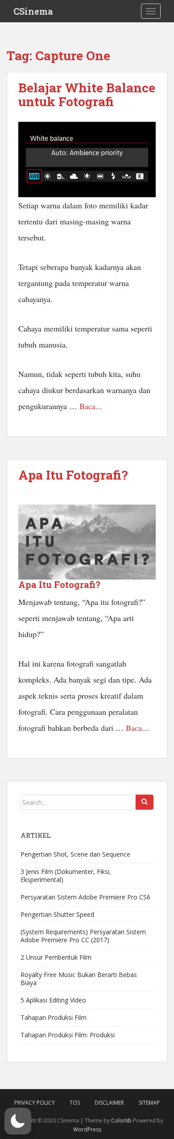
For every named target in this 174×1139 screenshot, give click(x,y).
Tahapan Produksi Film (54, 1017)
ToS (75, 1102)
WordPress (87, 1129)
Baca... (90, 406)
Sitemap (149, 1102)
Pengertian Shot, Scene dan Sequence (75, 854)
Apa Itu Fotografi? (73, 475)
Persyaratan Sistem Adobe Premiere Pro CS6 (85, 897)
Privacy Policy (34, 1102)
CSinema (33, 11)
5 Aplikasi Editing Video (53, 1000)
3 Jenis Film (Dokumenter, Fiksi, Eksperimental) (66, 875)
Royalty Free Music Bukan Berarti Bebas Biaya (79, 978)
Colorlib (121, 1120)
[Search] (144, 802)
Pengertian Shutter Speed (57, 914)
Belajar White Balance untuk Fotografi (86, 94)
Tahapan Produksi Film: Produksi (68, 1035)
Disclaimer (109, 1102)
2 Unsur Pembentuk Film (56, 957)
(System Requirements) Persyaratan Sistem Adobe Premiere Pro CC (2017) (83, 936)
